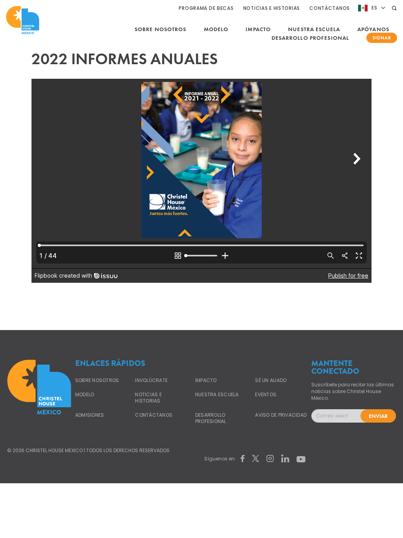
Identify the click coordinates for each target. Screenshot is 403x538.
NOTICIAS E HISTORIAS (271, 8)
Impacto (258, 29)
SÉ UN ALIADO (271, 380)
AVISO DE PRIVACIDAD (281, 415)
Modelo (216, 29)
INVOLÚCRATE (151, 380)
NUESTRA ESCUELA (314, 29)
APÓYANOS (373, 29)
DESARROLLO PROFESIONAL (310, 38)
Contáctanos (153, 415)
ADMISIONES (89, 415)
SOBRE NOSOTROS (161, 29)
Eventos (265, 394)
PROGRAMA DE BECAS (206, 8)
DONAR (382, 38)
